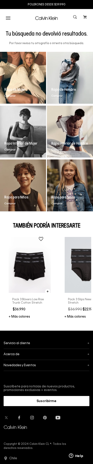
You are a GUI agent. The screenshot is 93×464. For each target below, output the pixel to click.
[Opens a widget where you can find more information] (76, 456)
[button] (75, 18)
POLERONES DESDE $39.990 (46, 4)
